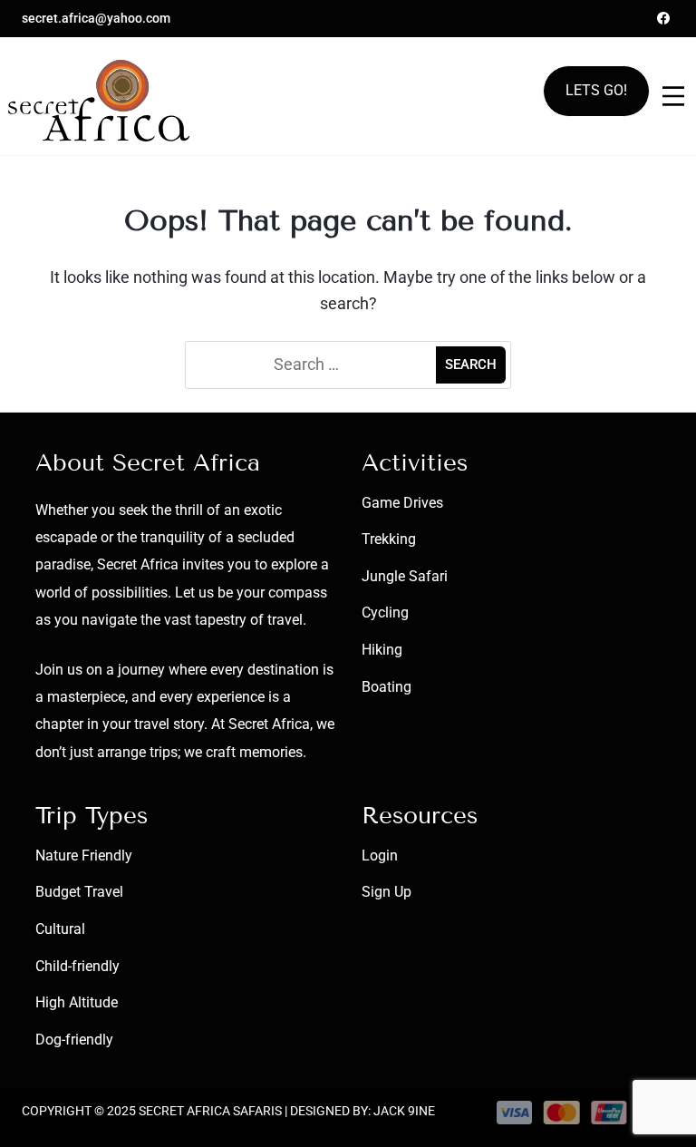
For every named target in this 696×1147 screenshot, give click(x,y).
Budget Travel (79, 891)
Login (380, 855)
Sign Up (386, 891)
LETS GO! (596, 90)
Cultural (60, 929)
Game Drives (402, 502)
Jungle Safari (405, 576)
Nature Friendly (83, 855)
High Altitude (76, 1002)
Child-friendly (77, 966)
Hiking (382, 649)
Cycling (385, 612)
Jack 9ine (404, 1110)
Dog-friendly (74, 1039)
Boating (386, 686)
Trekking (389, 539)
